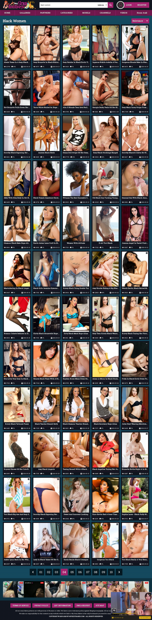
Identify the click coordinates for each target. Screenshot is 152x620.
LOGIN (129, 5)
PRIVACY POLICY (41, 605)
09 (103, 572)
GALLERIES (25, 12)
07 (87, 572)
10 (111, 572)
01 (40, 572)
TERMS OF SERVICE (21, 605)
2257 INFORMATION (62, 605)
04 (64, 572)
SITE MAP (100, 605)
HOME (7, 12)
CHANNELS (105, 12)
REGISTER (141, 5)
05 (72, 572)
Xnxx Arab (142, 12)
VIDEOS (123, 12)
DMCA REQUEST (83, 605)
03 (56, 572)
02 (48, 572)
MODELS (86, 12)
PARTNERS (45, 12)
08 (95, 572)
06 (80, 572)
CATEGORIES (67, 12)
